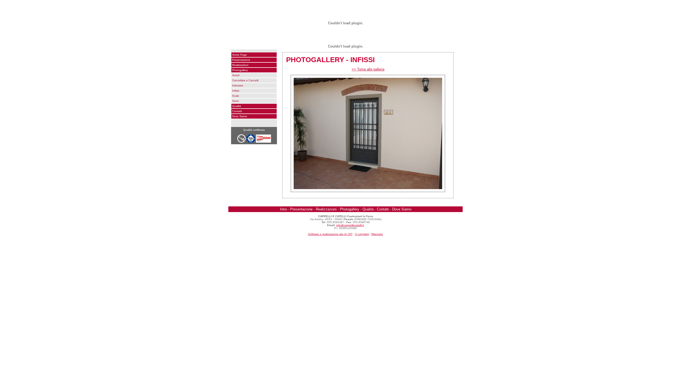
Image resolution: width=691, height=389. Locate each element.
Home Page (239, 54)
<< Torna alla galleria (368, 69)
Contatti (237, 111)
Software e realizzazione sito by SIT (330, 234)
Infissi (235, 90)
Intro (283, 209)
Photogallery (240, 70)
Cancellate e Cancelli (245, 80)
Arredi (235, 75)
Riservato (377, 234)
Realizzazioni (240, 64)
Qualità (236, 106)
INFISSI (362, 59)
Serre (235, 100)
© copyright (362, 234)
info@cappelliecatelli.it (350, 225)
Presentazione (241, 59)
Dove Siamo (239, 116)
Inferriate (237, 85)
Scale (235, 95)
